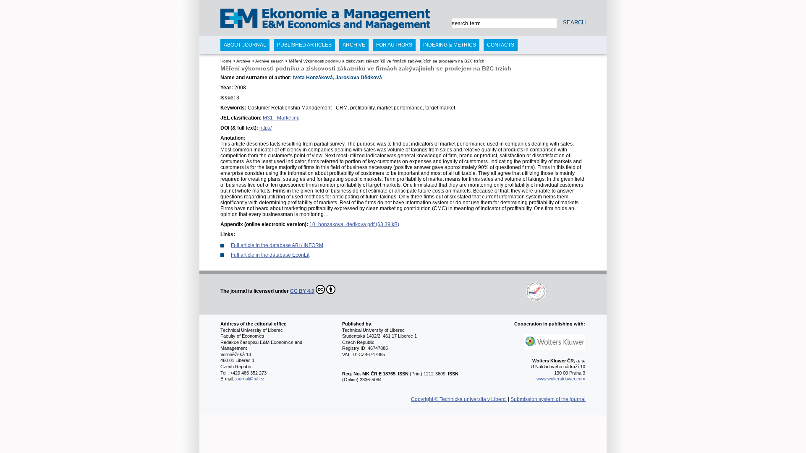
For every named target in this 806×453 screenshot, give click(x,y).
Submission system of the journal (548, 399)
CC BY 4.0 (302, 291)
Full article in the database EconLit (270, 255)
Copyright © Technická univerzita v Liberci (459, 399)
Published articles (304, 45)
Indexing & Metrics (449, 45)
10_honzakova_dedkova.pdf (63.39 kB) (354, 224)
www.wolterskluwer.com (560, 378)
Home (226, 61)
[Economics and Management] (254, 19)
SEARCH (574, 22)
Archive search (269, 61)
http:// (265, 128)
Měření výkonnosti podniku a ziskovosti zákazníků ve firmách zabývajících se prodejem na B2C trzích (386, 61)
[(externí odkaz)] (442, 291)
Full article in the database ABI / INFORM (277, 245)
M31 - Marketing (281, 118)
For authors (394, 45)
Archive (243, 61)
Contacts (500, 45)
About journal (245, 45)
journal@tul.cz (250, 378)
